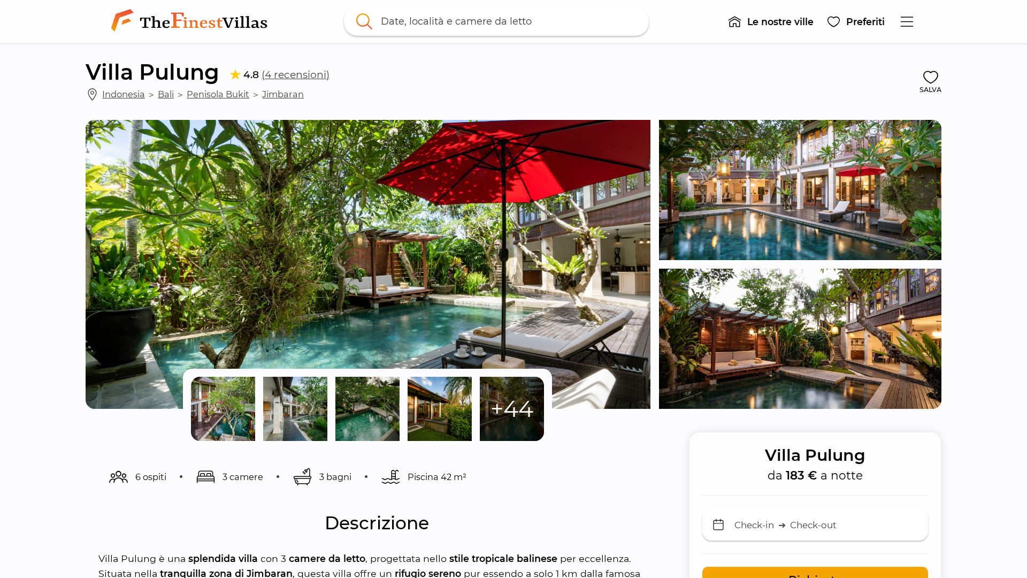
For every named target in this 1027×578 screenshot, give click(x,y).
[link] (191, 21)
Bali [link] (166, 94)
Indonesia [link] (123, 94)
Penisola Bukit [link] (218, 94)
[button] (770, 21)
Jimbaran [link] (283, 94)
